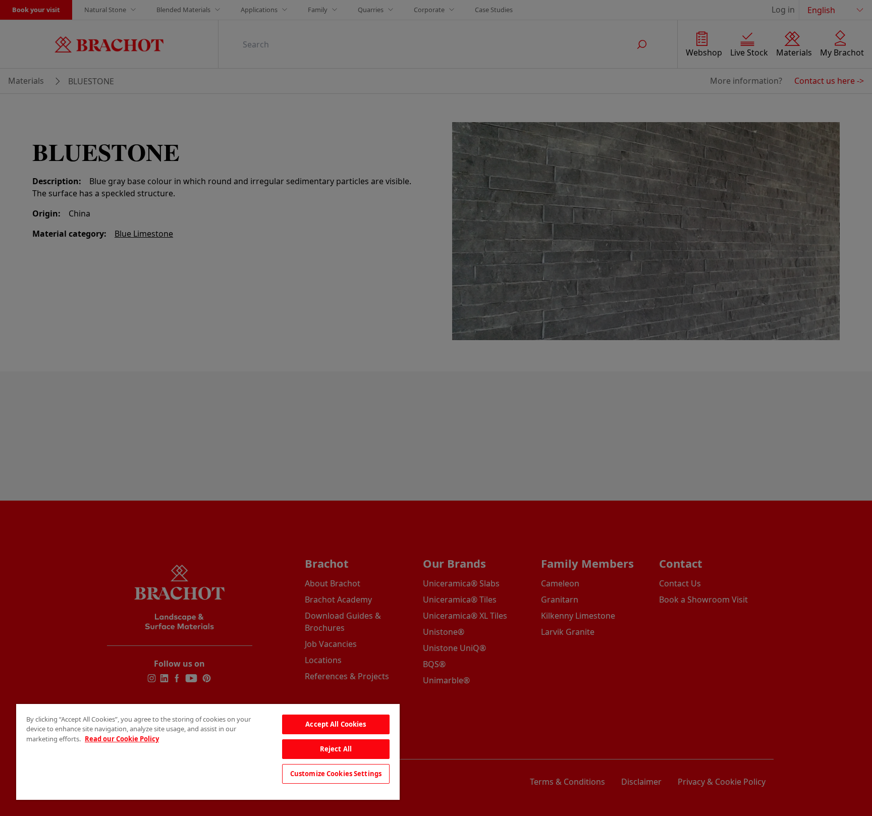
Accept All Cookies (335, 724)
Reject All (336, 748)
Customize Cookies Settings (336, 773)
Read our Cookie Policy (122, 738)
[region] (208, 752)
